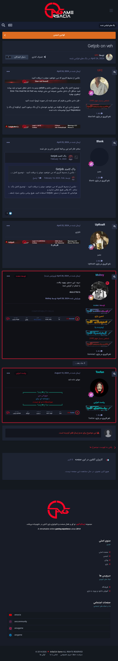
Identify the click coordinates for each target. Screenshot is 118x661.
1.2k (98, 177)
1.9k (98, 415)
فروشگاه (105, 587)
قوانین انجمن (59, 35)
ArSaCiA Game (56, 652)
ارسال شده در (68, 71)
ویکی (106, 560)
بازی (106, 564)
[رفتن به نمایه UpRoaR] (99, 240)
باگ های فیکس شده (79, 58)
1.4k (98, 113)
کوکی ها (42, 654)
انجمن (105, 556)
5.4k (98, 351)
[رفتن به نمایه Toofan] (99, 388)
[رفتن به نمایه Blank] (99, 157)
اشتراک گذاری (38, 57)
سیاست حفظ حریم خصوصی (71, 654)
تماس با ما (54, 654)
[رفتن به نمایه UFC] (109, 57)
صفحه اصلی (103, 552)
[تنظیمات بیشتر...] (8, 71)
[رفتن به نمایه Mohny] (99, 290)
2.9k (98, 261)
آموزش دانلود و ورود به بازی (97, 591)
